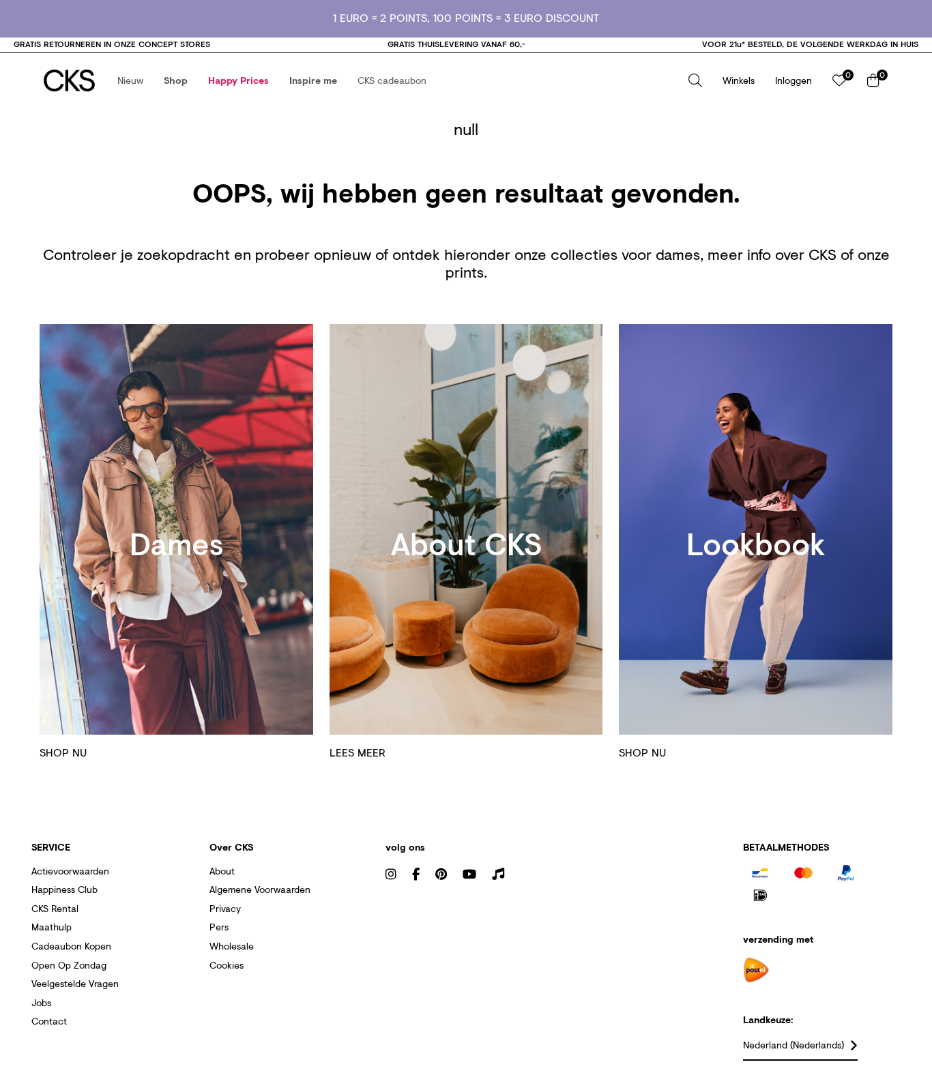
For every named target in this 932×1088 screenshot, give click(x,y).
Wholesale (231, 946)
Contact (49, 1021)
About (222, 871)
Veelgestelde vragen (75, 983)
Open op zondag (68, 965)
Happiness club (64, 889)
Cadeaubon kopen (71, 946)
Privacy (225, 908)
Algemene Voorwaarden (259, 889)
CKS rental (54, 908)
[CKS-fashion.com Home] (69, 80)
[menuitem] (130, 80)
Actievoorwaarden (70, 871)
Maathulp (51, 927)
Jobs (41, 1002)
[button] (130, 80)
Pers (219, 927)
